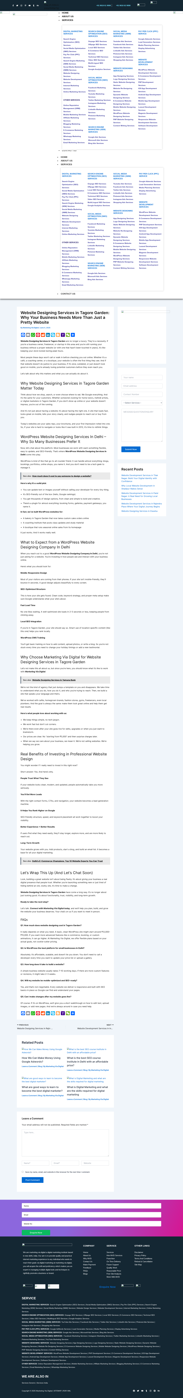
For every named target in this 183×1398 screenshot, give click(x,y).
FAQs (85, 1271)
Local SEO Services (96, 48)
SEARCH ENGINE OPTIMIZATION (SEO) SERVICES (97, 33)
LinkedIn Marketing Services (147, 1336)
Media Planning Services (148, 45)
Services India (42, 1383)
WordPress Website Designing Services (143, 1346)
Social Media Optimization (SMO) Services (102, 1305)
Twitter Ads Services (121, 48)
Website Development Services (110, 1308)
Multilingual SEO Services (57, 1319)
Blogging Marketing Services (128, 1364)
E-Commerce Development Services (126, 1353)
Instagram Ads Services (123, 57)
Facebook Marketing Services (75, 1336)
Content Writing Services (123, 126)
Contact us (68, 294)
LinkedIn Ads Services (122, 51)
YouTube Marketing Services (57, 1339)
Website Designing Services (61, 1343)
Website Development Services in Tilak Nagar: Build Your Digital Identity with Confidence (139, 478)
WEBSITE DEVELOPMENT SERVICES (145, 62)
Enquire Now (107, 1286)
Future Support (113, 1265)
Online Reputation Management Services (54, 1364)
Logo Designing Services (124, 79)
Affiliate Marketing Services (104, 1364)
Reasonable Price (114, 1271)
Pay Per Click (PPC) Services (132, 1305)
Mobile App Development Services (72, 1357)
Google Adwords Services (149, 39)
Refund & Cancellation (143, 1261)
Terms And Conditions (143, 1258)
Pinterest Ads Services (122, 54)
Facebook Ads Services (123, 44)
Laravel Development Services (100, 1357)
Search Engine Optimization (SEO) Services (71, 42)
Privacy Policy (140, 1255)
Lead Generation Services (149, 42)
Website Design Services (86, 1308)
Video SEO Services (96, 60)
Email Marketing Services (74, 143)
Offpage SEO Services (97, 44)
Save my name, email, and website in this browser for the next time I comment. (57, 1172)
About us (66, 160)
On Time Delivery (114, 1261)
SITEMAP (57, 1391)
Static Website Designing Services (127, 1343)
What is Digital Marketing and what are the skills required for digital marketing (87, 1091)
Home (64, 157)
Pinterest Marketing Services (33, 1339)
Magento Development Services (125, 1357)
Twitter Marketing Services (99, 100)
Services (66, 164)
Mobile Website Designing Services (113, 1346)
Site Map (138, 1265)
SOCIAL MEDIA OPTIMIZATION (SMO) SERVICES (98, 80)
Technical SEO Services (98, 57)
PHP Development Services (150, 225)
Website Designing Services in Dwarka (139, 511)
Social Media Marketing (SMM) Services (59, 1308)
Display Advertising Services (126, 1329)
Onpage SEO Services (97, 41)
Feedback (87, 1268)
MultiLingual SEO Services (99, 202)
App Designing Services (123, 76)
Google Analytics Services (99, 69)
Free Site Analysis (114, 1274)
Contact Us (87, 1261)
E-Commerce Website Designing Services (81, 1346)
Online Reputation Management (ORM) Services (71, 108)
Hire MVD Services (114, 1255)
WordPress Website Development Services (70, 1353)
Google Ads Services (97, 137)
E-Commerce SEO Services (99, 193)
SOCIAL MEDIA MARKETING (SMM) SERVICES (122, 33)
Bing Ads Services (96, 143)
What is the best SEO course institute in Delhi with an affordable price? (87, 1061)
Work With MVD (113, 1277)
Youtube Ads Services (122, 41)
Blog (40, 1066)
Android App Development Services (44, 1357)
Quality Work (112, 1268)
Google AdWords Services (60, 1329)
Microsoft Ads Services (98, 140)
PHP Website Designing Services (35, 1350)
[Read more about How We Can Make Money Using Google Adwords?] (43, 1050)
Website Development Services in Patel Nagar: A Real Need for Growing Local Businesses (139, 496)
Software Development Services (53, 1360)
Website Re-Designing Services (50, 1346)
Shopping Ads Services (123, 60)
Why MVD (87, 1258)
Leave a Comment (29, 1066)
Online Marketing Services (74, 92)
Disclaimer (138, 1252)
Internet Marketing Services (135, 1308)
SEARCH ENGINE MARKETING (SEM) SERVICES (97, 129)
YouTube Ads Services (70, 1322)
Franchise (111, 1258)
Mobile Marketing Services (74, 115)
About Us (87, 1255)
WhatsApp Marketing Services (63, 1367)
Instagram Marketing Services (100, 1336)
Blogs (85, 1274)
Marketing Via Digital (44, 1391)
